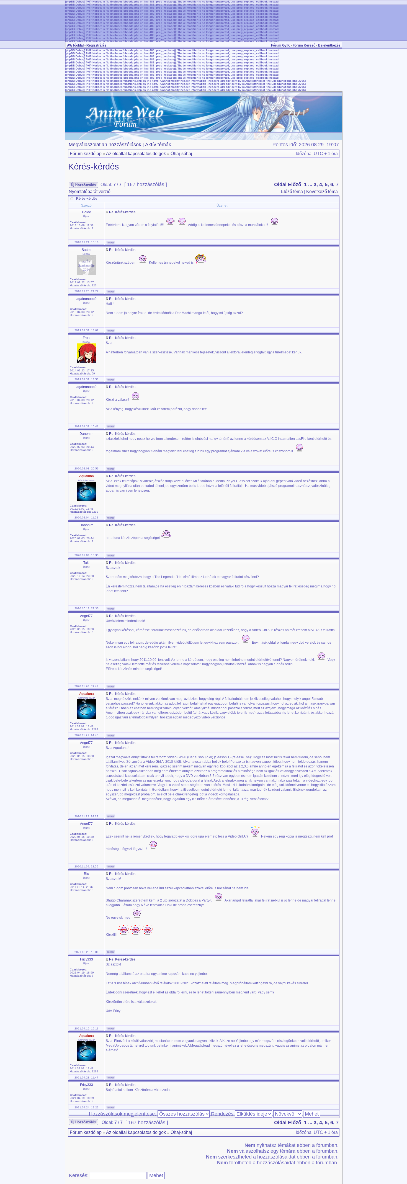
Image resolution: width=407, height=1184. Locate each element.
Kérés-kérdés (93, 166)
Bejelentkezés (329, 45)
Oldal (280, 184)
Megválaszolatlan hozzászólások (105, 144)
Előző (294, 184)
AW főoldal (75, 45)
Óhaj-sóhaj (181, 153)
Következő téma (322, 191)
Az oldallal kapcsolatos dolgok (136, 153)
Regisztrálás (96, 45)
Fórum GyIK (280, 45)
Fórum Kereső (304, 45)
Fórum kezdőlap (86, 153)
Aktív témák (158, 144)
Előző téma (292, 191)
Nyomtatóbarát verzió (89, 191)
